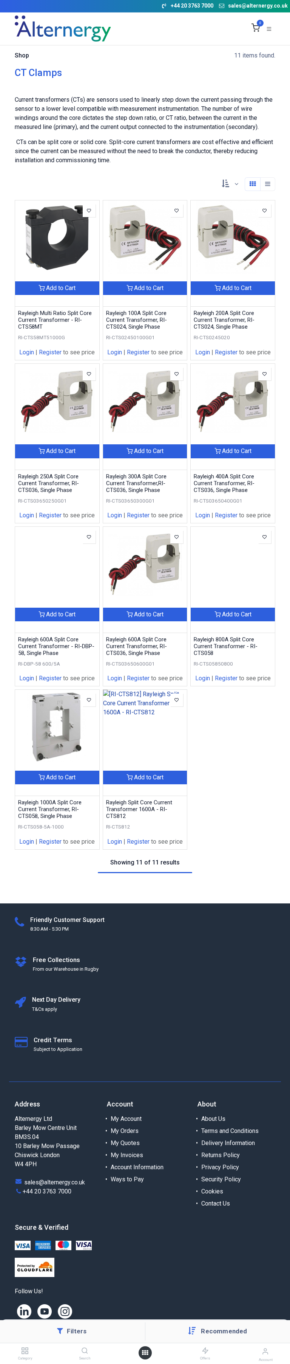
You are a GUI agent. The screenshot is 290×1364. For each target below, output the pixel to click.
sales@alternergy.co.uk (258, 6)
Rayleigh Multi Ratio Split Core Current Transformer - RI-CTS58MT (55, 320)
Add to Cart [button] (60, 288)
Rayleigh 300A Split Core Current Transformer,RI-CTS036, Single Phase (136, 483)
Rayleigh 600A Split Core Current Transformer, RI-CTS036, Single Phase (136, 646)
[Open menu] (145, 1353)
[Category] (24, 1351)
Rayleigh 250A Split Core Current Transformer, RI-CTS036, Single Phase (48, 483)
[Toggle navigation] (269, 28)
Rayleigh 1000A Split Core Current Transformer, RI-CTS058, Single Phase (50, 809)
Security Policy (221, 1179)
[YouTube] (44, 1311)
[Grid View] (253, 184)
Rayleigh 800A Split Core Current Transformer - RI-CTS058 (226, 646)
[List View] (267, 184)
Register (50, 352)
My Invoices (127, 1155)
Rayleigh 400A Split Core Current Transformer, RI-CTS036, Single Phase (224, 483)
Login (26, 352)
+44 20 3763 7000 (47, 1191)
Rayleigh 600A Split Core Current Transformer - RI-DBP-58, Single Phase (56, 646)
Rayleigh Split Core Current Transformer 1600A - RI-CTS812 (139, 809)
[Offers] (205, 1351)
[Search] (84, 1351)
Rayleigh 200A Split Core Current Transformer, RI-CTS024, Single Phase (224, 320)
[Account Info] (265, 1351)
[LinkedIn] (24, 1311)
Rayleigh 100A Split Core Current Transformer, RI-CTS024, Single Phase (136, 320)
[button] (224, 1331)
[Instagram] (65, 1311)
